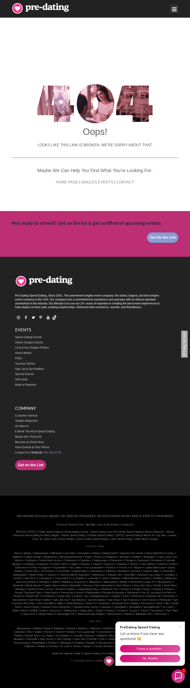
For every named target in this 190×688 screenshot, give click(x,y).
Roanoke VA (153, 596)
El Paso (34, 567)
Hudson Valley (151, 571)
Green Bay (32, 571)
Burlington (149, 556)
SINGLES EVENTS (97, 182)
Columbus (42, 564)
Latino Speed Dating (121, 539)
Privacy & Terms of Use (70, 524)
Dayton (97, 564)
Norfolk (157, 585)
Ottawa (168, 589)
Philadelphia (92, 592)
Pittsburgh (132, 592)
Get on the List (30, 465)
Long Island (61, 578)
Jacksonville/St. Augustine (74, 574)
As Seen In (22, 426)
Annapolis (84, 553)
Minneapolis (110, 581)
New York (80, 639)
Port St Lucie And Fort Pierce (157, 592)
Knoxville (129, 574)
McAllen (157, 578)
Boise (88, 556)
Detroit (162, 564)
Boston (98, 556)
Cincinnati (142, 560)
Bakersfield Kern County (160, 553)
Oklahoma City (109, 589)
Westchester (114, 614)
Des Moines (148, 564)
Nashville (75, 585)
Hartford (110, 571)
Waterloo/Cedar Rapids (91, 614)
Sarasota (104, 603)
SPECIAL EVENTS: (27, 531)
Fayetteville (59, 567)
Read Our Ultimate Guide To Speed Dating (75, 653)
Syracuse (54, 610)
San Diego (114, 599)
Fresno (123, 567)
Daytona (109, 564)
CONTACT (125, 182)
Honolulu (123, 571)
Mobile (123, 581)
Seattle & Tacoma (47, 646)
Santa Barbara (74, 603)
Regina (116, 596)
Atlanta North (110, 553)
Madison (115, 578)
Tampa (87, 646)
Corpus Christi (59, 564)
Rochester (169, 596)
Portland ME (32, 596)
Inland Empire (36, 574)
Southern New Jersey (86, 607)
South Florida (31, 607)
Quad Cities (64, 596)
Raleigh (91, 642)
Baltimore (18, 556)
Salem (46, 599)
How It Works (23, 353)
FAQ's (18, 358)
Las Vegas (155, 574)
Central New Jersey (49, 560)
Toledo (99, 610)
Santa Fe (91, 603)
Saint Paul (34, 599)
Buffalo (137, 556)
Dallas (73, 564)
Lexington (169, 574)
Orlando (156, 589)
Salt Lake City (61, 599)
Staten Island (19, 610)
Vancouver (29, 614)
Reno (126, 596)
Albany (28, 553)
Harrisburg (97, 571)
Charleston (70, 560)
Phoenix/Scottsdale (113, 592)
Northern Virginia (65, 589)
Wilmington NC (144, 614)
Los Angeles (78, 578)
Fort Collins (75, 567)
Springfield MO (151, 607)
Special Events (24, 374)
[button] (178, 676)
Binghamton (50, 556)
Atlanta (96, 553)
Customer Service (26, 415)
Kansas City (114, 574)
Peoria (79, 592)
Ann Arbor (70, 553)
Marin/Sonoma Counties (137, 578)
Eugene (45, 567)
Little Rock (30, 578)
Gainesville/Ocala (155, 567)
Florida (70, 631)
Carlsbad (30, 560)
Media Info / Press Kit (28, 436)
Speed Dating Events (28, 337)
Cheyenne (115, 560)
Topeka (110, 610)
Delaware (122, 564)
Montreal (18, 585)
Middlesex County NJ (74, 581)
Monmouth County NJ (142, 581)
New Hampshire (104, 585)
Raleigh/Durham (100, 596)
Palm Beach (51, 592)
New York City (142, 585)
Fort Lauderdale (93, 567)
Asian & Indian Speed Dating (92, 539)
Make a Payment (25, 384)
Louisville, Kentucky (84, 635)
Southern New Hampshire (56, 607)
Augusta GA (126, 553)
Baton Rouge (33, 556)
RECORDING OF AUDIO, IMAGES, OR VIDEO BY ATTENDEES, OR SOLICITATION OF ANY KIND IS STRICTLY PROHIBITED (95, 516)
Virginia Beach (46, 614)
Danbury (85, 564)
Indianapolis (19, 574)
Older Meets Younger (146, 539)
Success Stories (25, 363)
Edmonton (21, 567)
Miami (55, 581)
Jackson (52, 574)
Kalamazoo (98, 574)
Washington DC (66, 614)
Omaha (124, 589)
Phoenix (52, 642)
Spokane (106, 607)
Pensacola (67, 592)
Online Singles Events (29, 342)
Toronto (121, 610)
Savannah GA (119, 603)
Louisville (93, 578)
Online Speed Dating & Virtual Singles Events (63, 531)
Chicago (129, 560)
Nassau (87, 585)
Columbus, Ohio (23, 631)
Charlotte (84, 560)
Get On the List (163, 237)
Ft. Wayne (136, 567)
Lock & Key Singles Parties (32, 347)
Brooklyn (125, 556)
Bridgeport (111, 556)
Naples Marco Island (55, 585)
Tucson (133, 610)
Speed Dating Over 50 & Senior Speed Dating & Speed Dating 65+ (128, 531)
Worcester (161, 614)
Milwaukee (95, 581)
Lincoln (17, 578)
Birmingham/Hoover (71, 556)
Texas (76, 646)
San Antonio (78, 599)
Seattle (134, 603)
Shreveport (147, 603)
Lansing (141, 574)
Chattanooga (99, 560)
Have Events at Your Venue (32, 447)
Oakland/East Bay (87, 589)
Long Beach (45, 578)
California (94, 628)
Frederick (110, 567)
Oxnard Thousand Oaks (28, 592)
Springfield (120, 607)
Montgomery (165, 581)
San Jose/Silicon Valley (50, 603)
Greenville (63, 571)
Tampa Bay (86, 610)
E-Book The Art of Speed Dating (35, 431)
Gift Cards (21, 379)
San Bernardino (96, 599)
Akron (17, 553)
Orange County (140, 589)
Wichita (128, 614)
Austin (139, 553)
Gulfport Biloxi (80, 571)
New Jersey (47, 639)
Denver (134, 564)
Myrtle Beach (33, 585)
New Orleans (123, 585)
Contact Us (22, 452)
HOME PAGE (67, 182)
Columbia (28, 564)
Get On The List (185, 344)
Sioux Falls (163, 603)
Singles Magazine (26, 420)
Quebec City (81, 596)
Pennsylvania (21, 642)
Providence (48, 596)
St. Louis (168, 607)
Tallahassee (70, 610)
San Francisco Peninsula (156, 599)
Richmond (137, 596)
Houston (135, 571)
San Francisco (131, 599)
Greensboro (48, 571)
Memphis (44, 581)
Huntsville (167, 571)
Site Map (90, 524)
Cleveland (156, 560)
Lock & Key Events (108, 524)
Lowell (104, 578)
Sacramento (19, 599)
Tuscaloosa (156, 610)
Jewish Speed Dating (73, 535)
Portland (17, 596)
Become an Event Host (29, 442)
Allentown (56, 553)
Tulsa (143, 610)
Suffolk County (38, 610)
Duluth (172, 564)
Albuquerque (41, 553)
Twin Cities (172, 610)
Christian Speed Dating (100, 535)
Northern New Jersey (40, 589)
